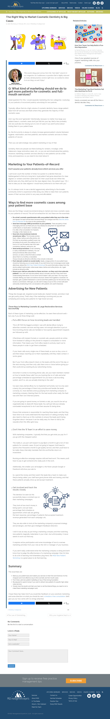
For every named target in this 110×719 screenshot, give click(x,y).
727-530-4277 (54, 3)
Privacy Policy (72, 698)
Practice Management (88, 53)
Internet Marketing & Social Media (88, 52)
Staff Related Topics (87, 97)
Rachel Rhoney (81, 50)
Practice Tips (54, 701)
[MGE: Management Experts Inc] (18, 2)
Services (62, 8)
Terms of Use (72, 701)
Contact (80, 3)
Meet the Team (36, 707)
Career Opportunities (75, 695)
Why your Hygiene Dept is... (59, 615)
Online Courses (88, 8)
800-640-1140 (40, 3)
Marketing (33, 24)
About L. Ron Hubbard (39, 704)
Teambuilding (82, 55)
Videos (77, 8)
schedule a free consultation (54, 596)
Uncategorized (41, 24)
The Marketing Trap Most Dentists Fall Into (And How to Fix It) (89, 90)
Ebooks (70, 8)
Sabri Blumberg (12, 24)
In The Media (36, 701)
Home (10, 11)
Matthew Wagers (81, 94)
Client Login (87, 3)
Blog (98, 8)
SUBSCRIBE (76, 680)
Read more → (99, 65)
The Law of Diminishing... (16, 615)
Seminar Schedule (56, 698)
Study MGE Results (56, 704)
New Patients (78, 53)
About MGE (64, 3)
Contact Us (53, 695)
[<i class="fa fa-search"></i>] (102, 8)
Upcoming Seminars (49, 8)
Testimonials (73, 3)
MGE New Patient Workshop (36, 265)
